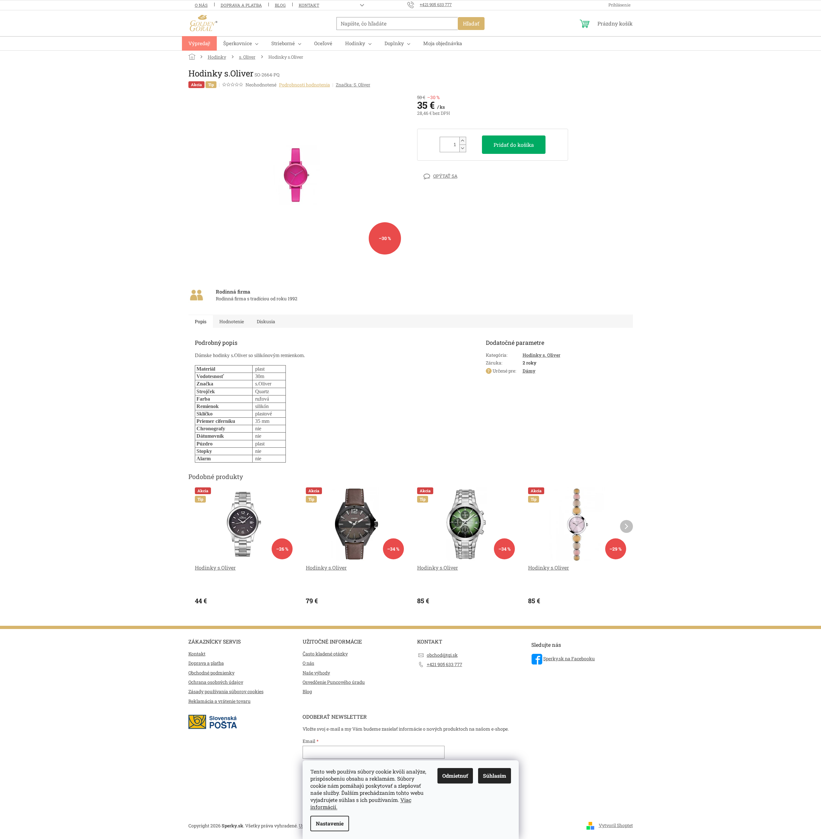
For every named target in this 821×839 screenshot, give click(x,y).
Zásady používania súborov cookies (226, 691)
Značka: (353, 85)
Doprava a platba (241, 5)
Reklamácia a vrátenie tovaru (219, 701)
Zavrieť (461, 176)
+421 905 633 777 (444, 664)
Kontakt (309, 5)
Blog (280, 5)
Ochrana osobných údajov (215, 682)
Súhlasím (494, 775)
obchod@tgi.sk (442, 655)
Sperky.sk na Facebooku (569, 658)
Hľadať (471, 23)
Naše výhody (316, 673)
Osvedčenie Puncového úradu (334, 682)
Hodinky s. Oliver (541, 355)
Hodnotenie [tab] (231, 321)
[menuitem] (199, 43)
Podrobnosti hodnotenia (304, 85)
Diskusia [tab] (266, 321)
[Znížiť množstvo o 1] (462, 148)
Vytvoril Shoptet (616, 825)
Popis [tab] (200, 321)
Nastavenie (330, 823)
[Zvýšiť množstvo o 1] (462, 141)
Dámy (529, 371)
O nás (201, 5)
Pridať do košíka (514, 144)
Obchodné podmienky (211, 673)
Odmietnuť (455, 775)
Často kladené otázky (325, 654)
